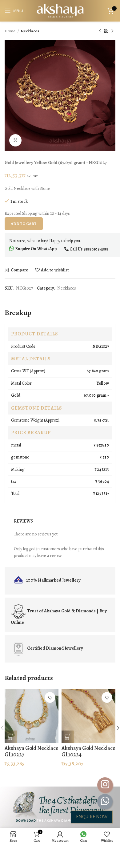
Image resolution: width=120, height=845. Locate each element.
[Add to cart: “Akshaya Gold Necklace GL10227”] (11, 737)
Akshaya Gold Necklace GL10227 (31, 751)
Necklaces (30, 31)
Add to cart (24, 223)
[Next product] (112, 31)
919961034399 (95, 249)
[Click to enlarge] (15, 140)
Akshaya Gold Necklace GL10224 (88, 751)
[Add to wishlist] (50, 697)
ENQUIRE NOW (91, 816)
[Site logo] (60, 10)
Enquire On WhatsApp (35, 249)
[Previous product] (100, 31)
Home (10, 31)
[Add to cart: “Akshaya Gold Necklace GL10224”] (68, 737)
